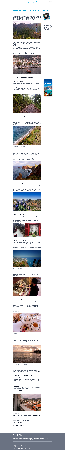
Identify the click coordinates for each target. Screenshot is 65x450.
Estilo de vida (39, 4)
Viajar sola (34, 4)
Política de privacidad (23, 445)
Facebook (15, 444)
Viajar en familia (23, 4)
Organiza (43, 4)
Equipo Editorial (22, 443)
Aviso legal (21, 442)
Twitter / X (15, 443)
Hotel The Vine (16, 386)
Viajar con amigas (17, 4)
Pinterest (15, 445)
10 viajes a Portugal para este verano (18, 427)
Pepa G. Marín (15, 8)
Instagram (15, 442)
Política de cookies (22, 444)
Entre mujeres (48, 4)
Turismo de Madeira (21, 422)
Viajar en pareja (29, 4)
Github (15, 446)
